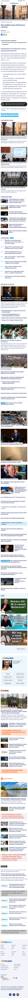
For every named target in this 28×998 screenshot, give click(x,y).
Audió (13, 953)
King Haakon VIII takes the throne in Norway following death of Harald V (13, 893)
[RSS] (10, 994)
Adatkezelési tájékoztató (12, 988)
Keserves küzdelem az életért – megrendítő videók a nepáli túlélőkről (11, 426)
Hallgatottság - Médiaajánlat (16, 986)
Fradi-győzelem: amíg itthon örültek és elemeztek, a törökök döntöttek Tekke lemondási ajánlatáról (14, 568)
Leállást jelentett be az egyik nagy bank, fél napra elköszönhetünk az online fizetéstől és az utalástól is (21, 490)
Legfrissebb (14, 951)
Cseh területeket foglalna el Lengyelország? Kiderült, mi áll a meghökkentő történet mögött (12, 444)
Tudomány (14, 945)
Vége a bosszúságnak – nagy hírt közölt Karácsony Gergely (12, 368)
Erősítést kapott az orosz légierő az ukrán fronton (14, 393)
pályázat (3, 113)
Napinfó (2, 955)
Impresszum (3, 988)
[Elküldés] (6, 34)
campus (16, 113)
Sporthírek (16, 967)
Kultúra (13, 946)
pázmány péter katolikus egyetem (9, 116)
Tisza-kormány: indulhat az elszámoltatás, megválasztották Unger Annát (13, 732)
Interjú (23, 946)
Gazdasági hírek (4, 969)
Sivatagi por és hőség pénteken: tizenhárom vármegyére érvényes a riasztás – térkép (11, 462)
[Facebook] (14, 994)
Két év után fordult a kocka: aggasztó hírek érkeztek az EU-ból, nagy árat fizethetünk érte (13, 816)
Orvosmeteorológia (5, 967)
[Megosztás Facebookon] (2, 34)
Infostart (3, 30)
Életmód (24, 948)
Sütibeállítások (18, 989)
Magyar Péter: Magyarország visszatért (12, 320)
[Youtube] (17, 994)
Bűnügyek (3, 953)
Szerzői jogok (9, 989)
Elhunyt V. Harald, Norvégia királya (9, 479)
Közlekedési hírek (4, 966)
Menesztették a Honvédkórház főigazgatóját (12, 518)
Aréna (15, 969)
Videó (13, 955)
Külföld (2, 946)
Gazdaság (3, 948)
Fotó (23, 951)
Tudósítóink (24, 945)
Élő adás (8, 674)
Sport (13, 948)
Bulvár (2, 951)
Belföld (8, 108)
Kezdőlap (3, 108)
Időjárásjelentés (17, 966)
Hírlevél (23, 953)
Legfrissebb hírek (17, 964)
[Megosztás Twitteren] (4, 34)
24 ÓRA (11, 238)
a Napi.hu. (7, 60)
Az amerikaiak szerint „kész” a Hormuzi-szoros (13, 497)
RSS (13, 989)
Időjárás (24, 955)
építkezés (9, 113)
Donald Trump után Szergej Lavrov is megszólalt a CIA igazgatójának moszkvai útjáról (21, 548)
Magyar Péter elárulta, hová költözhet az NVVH (14, 318)
